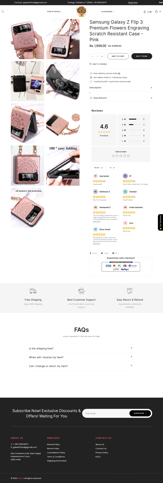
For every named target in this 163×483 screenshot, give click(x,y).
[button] (3, 11)
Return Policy (53, 448)
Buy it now (141, 56)
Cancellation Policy (56, 452)
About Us (100, 444)
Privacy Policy (102, 452)
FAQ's (98, 456)
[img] (104, 132)
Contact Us (101, 448)
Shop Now (109, 2)
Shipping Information (57, 460)
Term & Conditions (56, 456)
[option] (27, 39)
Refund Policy (53, 444)
